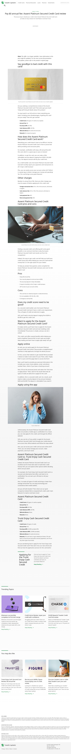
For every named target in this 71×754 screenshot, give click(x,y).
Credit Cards (21, 3)
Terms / (8, 749)
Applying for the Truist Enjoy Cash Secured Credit (25, 559)
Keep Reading (37, 564)
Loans (39, 3)
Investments (51, 3)
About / (11, 749)
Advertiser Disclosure (65, 2)
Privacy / (4, 749)
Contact (15, 749)
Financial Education (31, 3)
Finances (44, 3)
